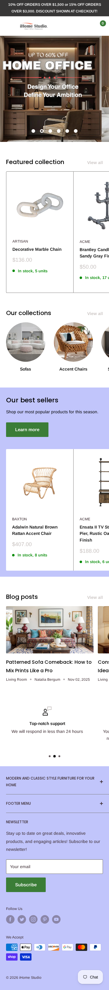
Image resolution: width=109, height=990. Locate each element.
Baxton (19, 519)
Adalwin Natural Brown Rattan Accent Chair (35, 530)
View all (95, 162)
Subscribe (26, 884)
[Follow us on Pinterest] (45, 919)
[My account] (86, 26)
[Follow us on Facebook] (10, 919)
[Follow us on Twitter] (22, 919)
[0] (98, 26)
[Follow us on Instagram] (33, 919)
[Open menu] (9, 26)
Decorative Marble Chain (36, 249)
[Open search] (74, 26)
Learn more (27, 429)
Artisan (20, 241)
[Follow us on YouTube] (56, 919)
